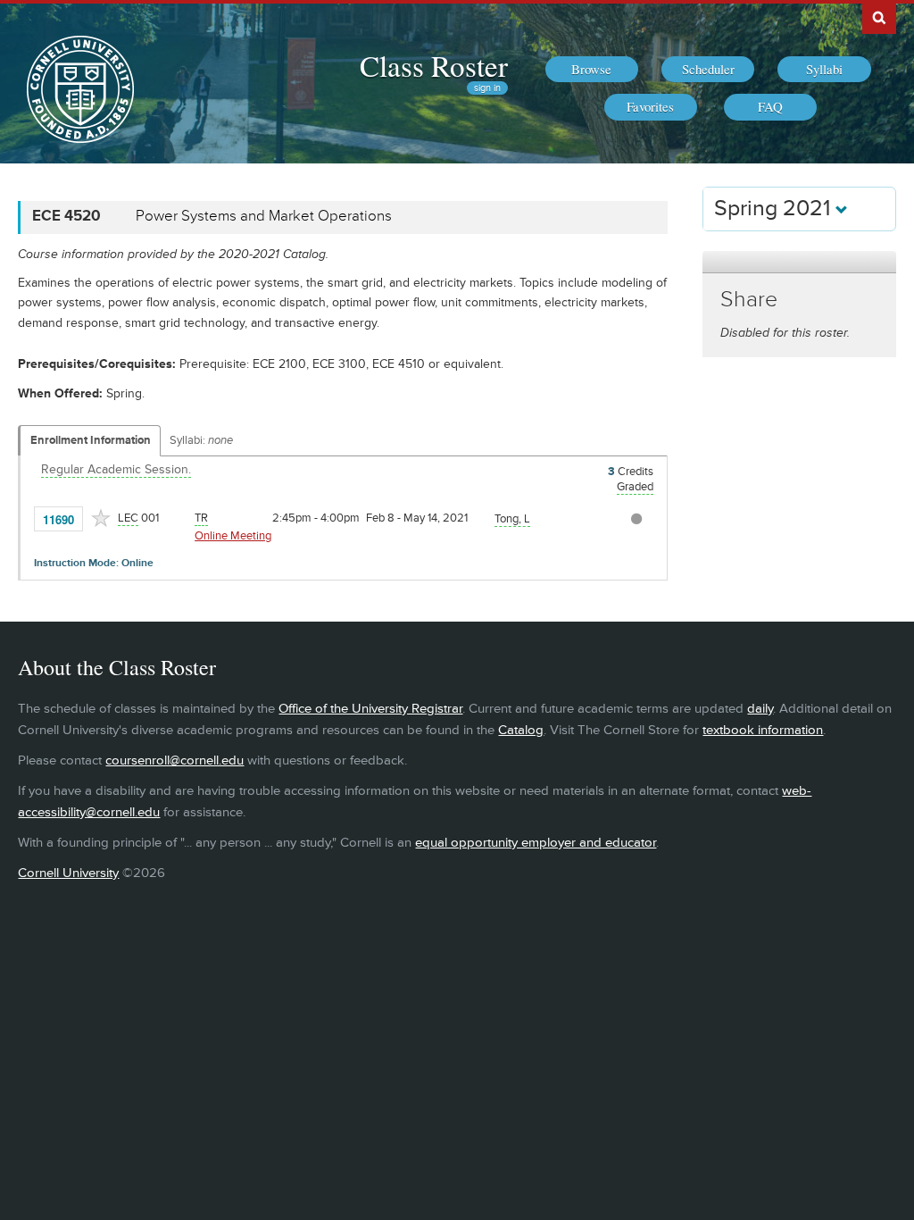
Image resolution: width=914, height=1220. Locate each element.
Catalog (521, 730)
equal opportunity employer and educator (535, 842)
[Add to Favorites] (101, 518)
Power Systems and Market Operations (264, 216)
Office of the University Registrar (370, 708)
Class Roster (434, 65)
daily (760, 708)
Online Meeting (233, 536)
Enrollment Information (90, 440)
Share (748, 300)
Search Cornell (879, 17)
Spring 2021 (774, 208)
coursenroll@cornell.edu (174, 760)
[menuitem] (591, 69)
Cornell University (68, 873)
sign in (487, 88)
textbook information (762, 730)
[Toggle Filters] (798, 262)
